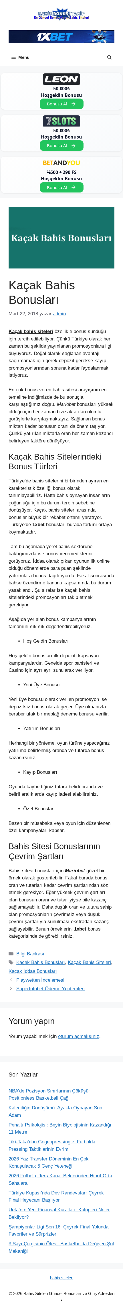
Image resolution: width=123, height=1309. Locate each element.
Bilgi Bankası (30, 954)
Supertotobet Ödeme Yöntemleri (50, 988)
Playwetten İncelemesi (40, 980)
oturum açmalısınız (78, 1036)
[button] (109, 57)
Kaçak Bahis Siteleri (89, 962)
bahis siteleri (61, 1277)
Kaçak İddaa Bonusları (33, 971)
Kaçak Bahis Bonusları (40, 962)
